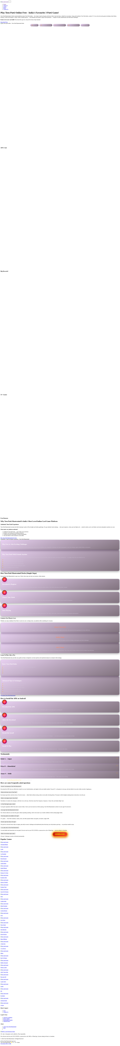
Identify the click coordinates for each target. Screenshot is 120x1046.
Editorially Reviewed (74, 25)
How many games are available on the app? (10, 815)
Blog (4, 1028)
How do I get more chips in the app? (8, 821)
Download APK (6, 1043)
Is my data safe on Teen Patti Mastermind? (10, 827)
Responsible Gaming (46, 25)
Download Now (4, 22)
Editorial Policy (6, 1021)
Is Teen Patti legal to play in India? (8, 804)
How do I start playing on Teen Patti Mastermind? (11, 786)
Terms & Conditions (7, 1017)
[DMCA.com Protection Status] (8, 1031)
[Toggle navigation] (10, 2)
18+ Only (35, 25)
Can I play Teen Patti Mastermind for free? (9, 809)
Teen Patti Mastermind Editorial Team (14, 780)
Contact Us (5, 1012)
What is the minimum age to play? (8, 833)
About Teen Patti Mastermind (9, 1026)
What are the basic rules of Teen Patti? (9, 792)
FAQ (4, 1010)
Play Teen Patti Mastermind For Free (9, 537)
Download (60, 834)
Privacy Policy (6, 1018)
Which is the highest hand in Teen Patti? (9, 798)
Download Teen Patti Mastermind (8, 695)
